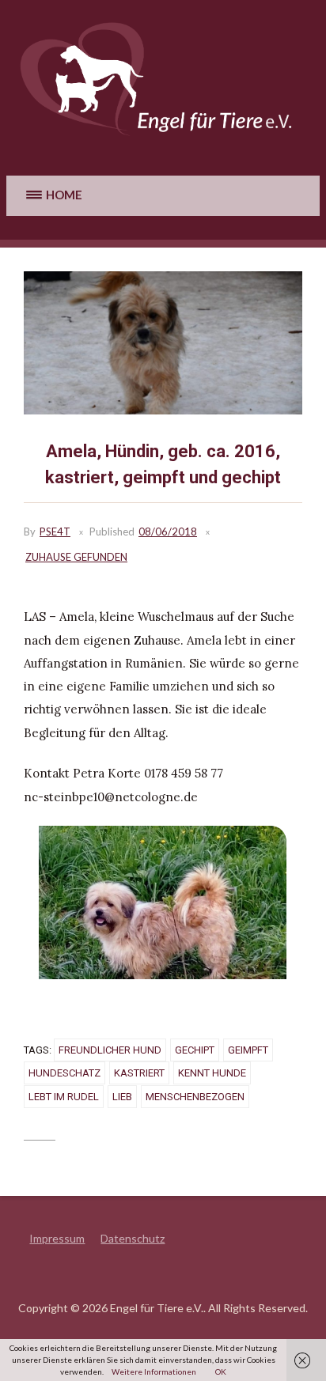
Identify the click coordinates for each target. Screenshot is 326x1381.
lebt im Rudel (63, 1097)
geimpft (248, 1050)
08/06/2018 (167, 531)
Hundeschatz (64, 1073)
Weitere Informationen (154, 1371)
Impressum (57, 1238)
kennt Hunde (212, 1073)
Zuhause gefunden (76, 557)
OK (220, 1371)
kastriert (139, 1073)
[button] (51, 196)
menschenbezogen (195, 1097)
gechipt (194, 1050)
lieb (122, 1097)
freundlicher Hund (110, 1050)
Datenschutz (132, 1238)
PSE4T (55, 531)
